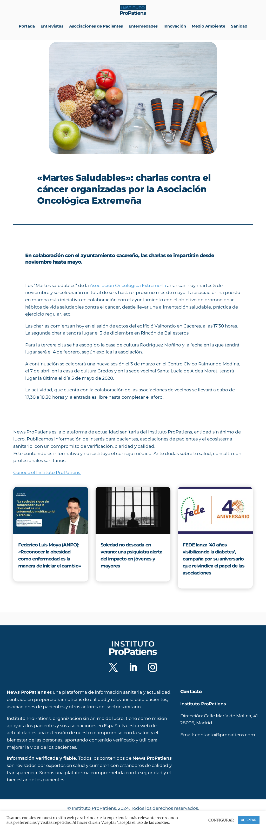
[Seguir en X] (113, 667)
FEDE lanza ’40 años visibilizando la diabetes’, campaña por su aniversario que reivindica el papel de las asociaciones (214, 559)
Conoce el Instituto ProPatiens (47, 472)
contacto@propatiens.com (225, 734)
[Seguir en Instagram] (153, 667)
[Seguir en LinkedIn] (133, 667)
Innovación (174, 26)
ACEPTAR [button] (248, 820)
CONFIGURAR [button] (221, 820)
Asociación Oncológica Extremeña (128, 285)
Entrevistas (52, 26)
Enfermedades (143, 26)
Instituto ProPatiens (29, 718)
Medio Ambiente (208, 26)
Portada (27, 26)
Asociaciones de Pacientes (96, 26)
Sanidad (239, 26)
